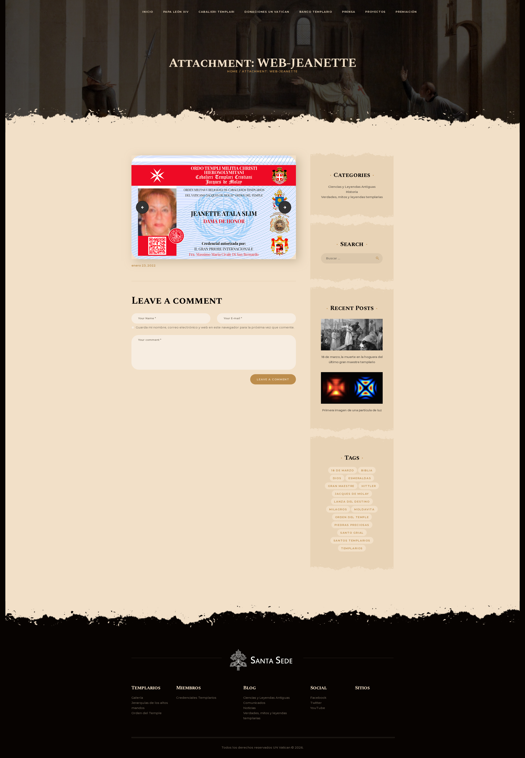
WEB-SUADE (289, 207)
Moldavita (364, 509)
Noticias (249, 708)
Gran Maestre (341, 486)
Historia (352, 192)
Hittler (369, 486)
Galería (137, 698)
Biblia (367, 470)
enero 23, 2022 (143, 265)
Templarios (352, 548)
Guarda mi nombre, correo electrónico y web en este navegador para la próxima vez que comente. (215, 327)
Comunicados (254, 703)
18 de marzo (342, 470)
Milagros (338, 509)
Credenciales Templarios (196, 698)
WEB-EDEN (141, 207)
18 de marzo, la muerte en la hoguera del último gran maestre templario (352, 359)
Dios (337, 478)
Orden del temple (352, 517)
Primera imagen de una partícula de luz (352, 410)
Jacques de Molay (352, 493)
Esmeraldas (359, 478)
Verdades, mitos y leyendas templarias (352, 197)
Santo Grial (352, 532)
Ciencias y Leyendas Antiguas (351, 187)
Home (232, 71)
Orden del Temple (146, 713)
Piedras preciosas (351, 525)
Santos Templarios (351, 540)
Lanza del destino (352, 501)
